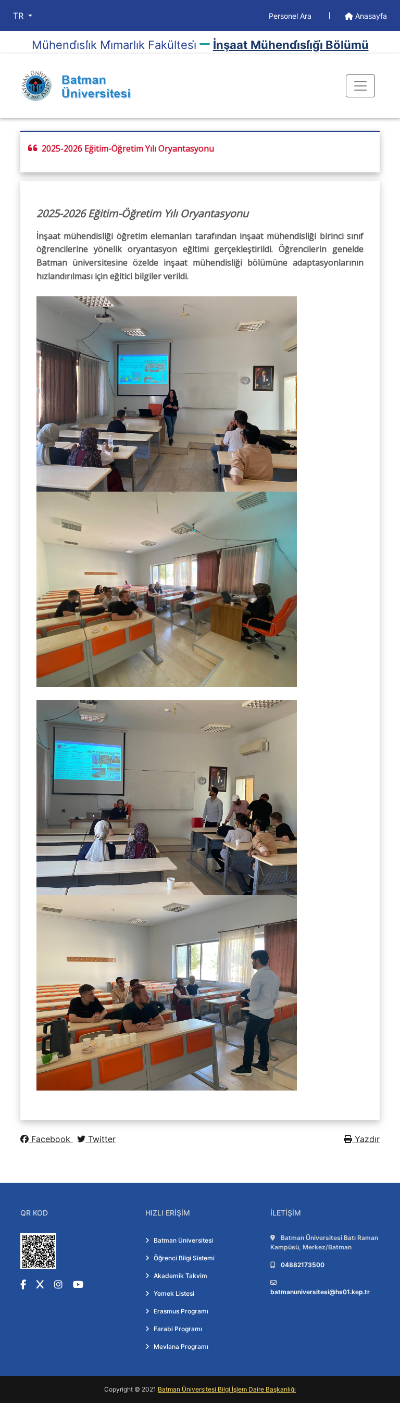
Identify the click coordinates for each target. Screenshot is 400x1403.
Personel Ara (291, 15)
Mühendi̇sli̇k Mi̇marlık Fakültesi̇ (114, 45)
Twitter (100, 1139)
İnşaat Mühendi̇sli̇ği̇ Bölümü (291, 45)
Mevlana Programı (181, 1346)
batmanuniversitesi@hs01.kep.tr (320, 1292)
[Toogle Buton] (360, 85)
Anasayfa (370, 15)
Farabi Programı (178, 1329)
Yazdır (366, 1139)
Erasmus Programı (181, 1311)
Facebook (51, 1139)
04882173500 (302, 1265)
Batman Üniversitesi (183, 1240)
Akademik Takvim (180, 1276)
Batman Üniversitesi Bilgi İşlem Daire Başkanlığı (227, 1389)
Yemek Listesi (174, 1293)
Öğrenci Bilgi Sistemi (184, 1258)
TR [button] (19, 15)
